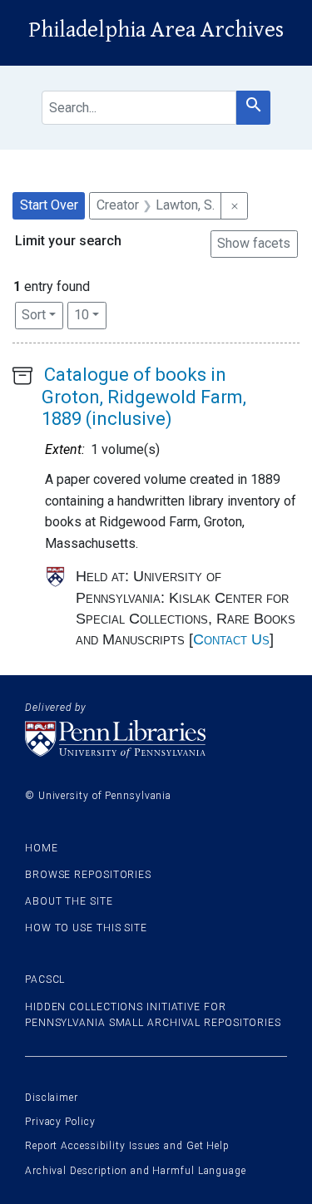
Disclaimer (51, 1097)
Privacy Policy (60, 1122)
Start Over (49, 205)
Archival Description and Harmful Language (135, 1171)
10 (90, 314)
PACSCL (45, 979)
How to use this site (86, 928)
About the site (69, 901)
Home (41, 848)
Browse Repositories (88, 875)
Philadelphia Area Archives (156, 30)
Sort (34, 315)
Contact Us (231, 639)
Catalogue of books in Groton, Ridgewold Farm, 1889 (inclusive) (144, 396)
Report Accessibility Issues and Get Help (127, 1146)
